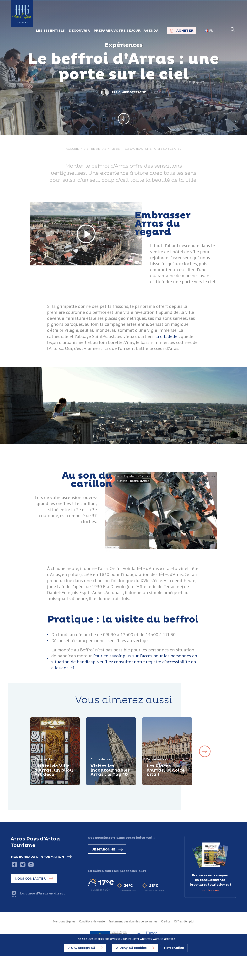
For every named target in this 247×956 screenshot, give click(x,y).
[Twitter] (22, 864)
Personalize (174, 948)
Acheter (184, 31)
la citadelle (166, 336)
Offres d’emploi (184, 921)
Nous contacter (30, 879)
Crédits (165, 921)
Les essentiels (50, 31)
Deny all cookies (132, 948)
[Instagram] (31, 864)
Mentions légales (64, 921)
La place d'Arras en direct (42, 893)
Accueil (72, 148)
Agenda (151, 31)
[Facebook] (14, 864)
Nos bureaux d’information (37, 857)
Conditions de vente (92, 921)
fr (211, 30)
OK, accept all (82, 948)
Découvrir (47, 784)
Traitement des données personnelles (133, 921)
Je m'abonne (103, 849)
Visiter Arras (95, 148)
